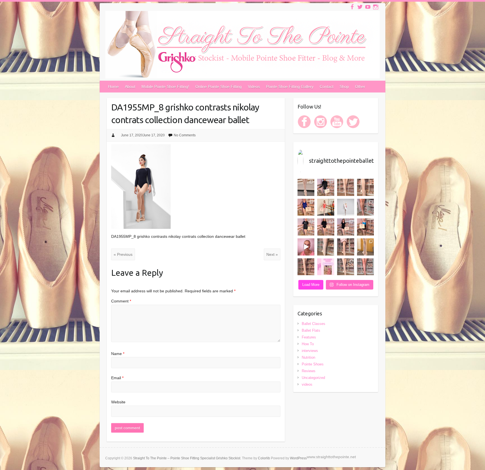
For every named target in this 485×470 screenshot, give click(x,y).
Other (360, 86)
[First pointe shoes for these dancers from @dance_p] (325, 207)
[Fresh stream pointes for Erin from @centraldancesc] (345, 187)
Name (117, 353)
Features (309, 337)
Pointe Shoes (313, 364)
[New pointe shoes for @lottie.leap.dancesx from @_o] (365, 227)
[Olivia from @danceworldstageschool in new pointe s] (365, 266)
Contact (326, 86)
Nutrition (308, 357)
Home (113, 86)
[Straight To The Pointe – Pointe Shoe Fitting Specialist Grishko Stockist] (242, 46)
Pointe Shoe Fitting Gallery (290, 86)
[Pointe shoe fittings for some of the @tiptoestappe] (345, 266)
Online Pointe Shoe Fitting (218, 86)
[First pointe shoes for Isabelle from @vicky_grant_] (325, 227)
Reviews (308, 371)
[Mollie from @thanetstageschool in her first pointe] (306, 207)
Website (118, 402)
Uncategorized (313, 378)
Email (117, 378)
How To (308, 344)
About (130, 86)
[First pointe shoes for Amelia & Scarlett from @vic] (345, 227)
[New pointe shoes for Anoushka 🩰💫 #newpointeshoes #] (325, 187)
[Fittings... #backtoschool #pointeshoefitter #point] (306, 247)
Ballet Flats (311, 330)
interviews (310, 351)
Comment (121, 301)
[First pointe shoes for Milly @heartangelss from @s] (306, 227)
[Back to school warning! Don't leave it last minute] (325, 266)
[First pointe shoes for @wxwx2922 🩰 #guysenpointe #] (365, 207)
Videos (254, 86)
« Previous (123, 254)
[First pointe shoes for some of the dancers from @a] (365, 247)
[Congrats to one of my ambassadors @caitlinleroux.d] (345, 207)
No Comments (185, 135)
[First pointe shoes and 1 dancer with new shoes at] (306, 187)
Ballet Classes (313, 324)
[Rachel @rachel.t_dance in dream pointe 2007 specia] (365, 187)
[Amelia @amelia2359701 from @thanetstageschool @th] (325, 247)
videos (307, 384)
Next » (272, 254)
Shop (344, 86)
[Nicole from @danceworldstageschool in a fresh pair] (306, 266)
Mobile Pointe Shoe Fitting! (165, 86)
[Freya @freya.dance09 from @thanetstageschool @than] (345, 247)
